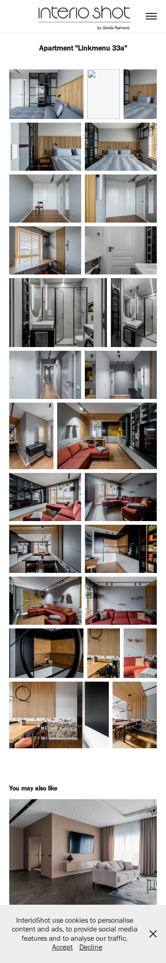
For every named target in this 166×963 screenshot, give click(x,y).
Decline (90, 947)
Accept (62, 947)
